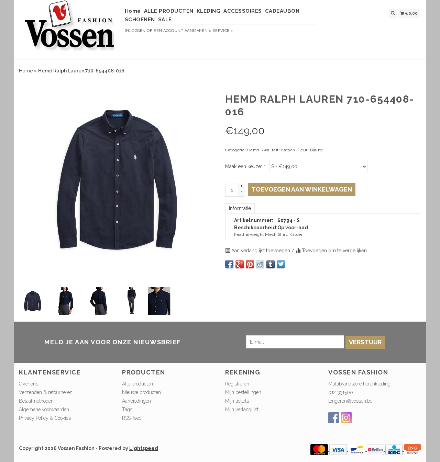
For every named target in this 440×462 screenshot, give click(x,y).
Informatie (240, 208)
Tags (127, 409)
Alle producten (137, 383)
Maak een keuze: (245, 166)
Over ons (28, 383)
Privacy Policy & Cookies (45, 418)
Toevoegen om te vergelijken (333, 250)
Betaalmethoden (36, 401)
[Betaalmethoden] (319, 449)
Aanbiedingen (136, 401)
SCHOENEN (140, 19)
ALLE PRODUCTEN (169, 11)
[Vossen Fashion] (69, 29)
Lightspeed (143, 448)
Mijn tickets (237, 401)
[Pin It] (250, 264)
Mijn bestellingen (243, 392)
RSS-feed (132, 418)
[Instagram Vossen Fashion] (346, 417)
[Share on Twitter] (281, 264)
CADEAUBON (282, 11)
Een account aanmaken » (182, 30)
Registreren (237, 383)
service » (223, 30)
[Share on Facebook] (229, 264)
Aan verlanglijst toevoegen (261, 250)
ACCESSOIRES (242, 11)
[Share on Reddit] (260, 264)
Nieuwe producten (141, 392)
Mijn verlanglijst (241, 409)
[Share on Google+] (239, 264)
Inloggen (135, 30)
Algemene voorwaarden (44, 409)
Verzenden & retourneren (46, 392)
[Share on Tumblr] (270, 264)
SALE (165, 19)
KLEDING (209, 11)
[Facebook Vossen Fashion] (333, 417)
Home (133, 11)
